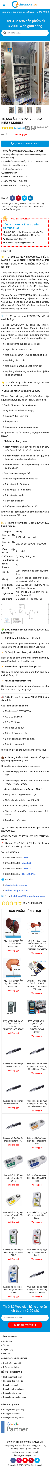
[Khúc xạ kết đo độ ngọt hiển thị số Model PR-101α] (37, 1162)
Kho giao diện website (13, 1381)
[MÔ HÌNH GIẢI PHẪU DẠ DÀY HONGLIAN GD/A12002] (13, 968)
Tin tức (6, 1345)
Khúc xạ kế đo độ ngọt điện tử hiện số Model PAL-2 (37, 1252)
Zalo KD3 (26, 868)
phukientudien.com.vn (16, 885)
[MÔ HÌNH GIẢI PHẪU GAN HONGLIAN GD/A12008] (13, 928)
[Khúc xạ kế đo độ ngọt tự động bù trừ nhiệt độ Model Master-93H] (37, 1274)
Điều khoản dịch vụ (11, 1367)
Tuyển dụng (8, 1349)
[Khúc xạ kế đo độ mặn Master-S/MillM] (13, 1050)
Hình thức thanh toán (12, 1377)
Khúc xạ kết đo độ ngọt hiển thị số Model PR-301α (37, 1141)
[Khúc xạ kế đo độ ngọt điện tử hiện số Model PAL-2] (37, 1236)
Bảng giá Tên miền (11, 1413)
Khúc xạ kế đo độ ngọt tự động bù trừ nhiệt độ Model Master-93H (37, 1290)
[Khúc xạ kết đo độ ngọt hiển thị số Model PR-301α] (37, 1125)
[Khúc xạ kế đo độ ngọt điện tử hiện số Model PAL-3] (13, 1236)
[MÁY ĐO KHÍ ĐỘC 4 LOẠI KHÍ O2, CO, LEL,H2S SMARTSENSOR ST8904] (37, 1008)
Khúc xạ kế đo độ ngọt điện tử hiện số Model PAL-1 (13, 1290)
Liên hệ (6, 1353)
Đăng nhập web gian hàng (14, 1397)
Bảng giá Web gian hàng (13, 1409)
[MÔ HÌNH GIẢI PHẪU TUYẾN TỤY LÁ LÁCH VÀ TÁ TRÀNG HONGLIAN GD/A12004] (37, 928)
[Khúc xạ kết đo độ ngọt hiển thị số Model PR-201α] (13, 1162)
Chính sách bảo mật (12, 1363)
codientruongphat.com (16, 890)
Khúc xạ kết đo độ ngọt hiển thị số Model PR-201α (13, 1178)
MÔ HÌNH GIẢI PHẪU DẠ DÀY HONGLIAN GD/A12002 (13, 984)
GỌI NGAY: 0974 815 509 (26, 143)
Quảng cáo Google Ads (13, 1417)
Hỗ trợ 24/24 (24, 186)
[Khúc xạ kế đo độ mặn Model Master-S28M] (13, 1088)
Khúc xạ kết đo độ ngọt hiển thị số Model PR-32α (13, 1215)
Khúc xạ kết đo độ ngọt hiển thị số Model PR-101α (37, 1178)
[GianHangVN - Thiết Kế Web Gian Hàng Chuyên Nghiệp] (25, 4)
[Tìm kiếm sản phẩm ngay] (5, 33)
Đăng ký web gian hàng (13, 1389)
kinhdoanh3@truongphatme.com (28, 896)
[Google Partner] (25, 1427)
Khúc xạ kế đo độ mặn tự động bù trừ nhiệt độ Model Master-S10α (37, 1104)
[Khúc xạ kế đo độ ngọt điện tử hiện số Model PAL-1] (13, 1274)
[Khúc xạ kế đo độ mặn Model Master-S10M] (13, 1125)
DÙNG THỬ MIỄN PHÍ (25, 1325)
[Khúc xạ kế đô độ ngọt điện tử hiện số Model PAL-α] (37, 1199)
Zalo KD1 (23, 176)
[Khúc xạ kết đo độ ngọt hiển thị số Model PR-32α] (13, 1199)
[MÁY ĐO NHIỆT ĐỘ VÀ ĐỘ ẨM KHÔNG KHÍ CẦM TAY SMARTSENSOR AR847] (13, 1008)
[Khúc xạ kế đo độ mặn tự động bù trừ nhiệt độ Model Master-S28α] (37, 1050)
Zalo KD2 (23, 181)
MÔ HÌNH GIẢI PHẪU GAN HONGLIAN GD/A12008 (13, 944)
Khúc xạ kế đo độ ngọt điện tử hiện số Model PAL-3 (13, 1252)
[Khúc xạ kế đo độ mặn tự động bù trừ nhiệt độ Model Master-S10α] (37, 1088)
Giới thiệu (7, 1341)
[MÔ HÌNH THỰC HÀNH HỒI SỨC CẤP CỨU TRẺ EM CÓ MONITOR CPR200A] (37, 968)
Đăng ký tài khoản (11, 1385)
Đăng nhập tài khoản (12, 1393)
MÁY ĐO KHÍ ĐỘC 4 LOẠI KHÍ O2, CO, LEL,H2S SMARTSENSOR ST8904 (36, 1026)
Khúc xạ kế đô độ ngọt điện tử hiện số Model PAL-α (37, 1215)
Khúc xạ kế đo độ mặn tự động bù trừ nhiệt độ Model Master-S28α (37, 1066)
